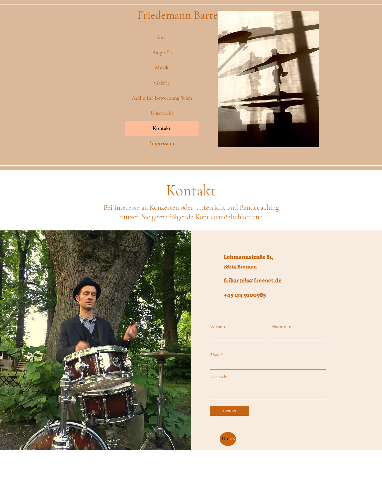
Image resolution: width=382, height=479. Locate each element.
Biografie (162, 52)
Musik (162, 67)
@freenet (261, 280)
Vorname (218, 326)
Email (215, 355)
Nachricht (219, 377)
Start (161, 37)
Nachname (281, 326)
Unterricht (161, 113)
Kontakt (162, 128)
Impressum (162, 143)
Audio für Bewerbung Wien (162, 98)
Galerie (162, 83)
